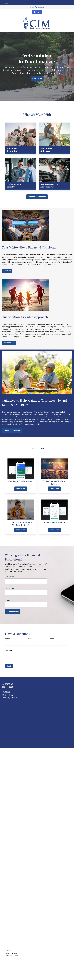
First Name (9, 577)
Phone (51, 639)
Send (9, 666)
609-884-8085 (7, 687)
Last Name (9, 589)
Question (8, 650)
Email (7, 600)
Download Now (13, 611)
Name (7, 639)
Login (38, 12)
